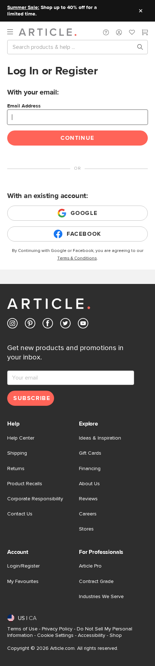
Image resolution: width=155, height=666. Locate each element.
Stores (86, 529)
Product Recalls (24, 483)
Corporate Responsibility (35, 498)
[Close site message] (140, 11)
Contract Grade (96, 581)
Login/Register (23, 566)
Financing (90, 468)
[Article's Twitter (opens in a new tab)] (65, 324)
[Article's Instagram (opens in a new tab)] (12, 324)
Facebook (84, 234)
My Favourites (23, 581)
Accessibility (91, 635)
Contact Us (19, 513)
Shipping (17, 453)
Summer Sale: (23, 7)
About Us (89, 483)
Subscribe (31, 398)
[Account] (119, 32)
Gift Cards (90, 453)
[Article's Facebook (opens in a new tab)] (48, 324)
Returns (16, 468)
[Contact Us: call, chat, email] (106, 32)
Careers (88, 513)
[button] (106, 32)
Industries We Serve (101, 596)
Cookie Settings (55, 635)
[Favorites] (132, 33)
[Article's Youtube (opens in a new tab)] (83, 324)
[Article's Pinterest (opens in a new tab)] (30, 324)
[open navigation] (13, 32)
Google (84, 213)
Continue (77, 138)
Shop (116, 635)
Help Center (20, 438)
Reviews (88, 498)
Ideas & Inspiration (100, 438)
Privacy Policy (57, 628)
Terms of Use (22, 628)
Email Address (24, 106)
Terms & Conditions (77, 258)
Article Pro (90, 566)
